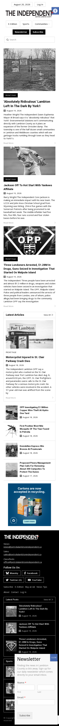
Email (21, 697)
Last (39, 692)
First (19, 692)
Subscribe (24, 715)
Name (21, 682)
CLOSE (53, 657)
